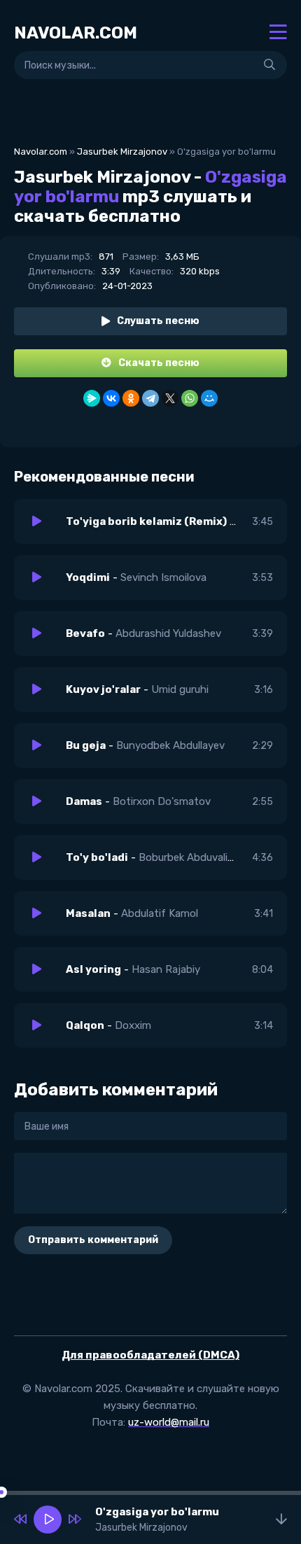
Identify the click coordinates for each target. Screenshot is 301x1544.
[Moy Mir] (209, 398)
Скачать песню (159, 363)
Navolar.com (40, 151)
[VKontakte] (111, 398)
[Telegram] (150, 398)
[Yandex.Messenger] (91, 398)
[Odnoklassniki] (130, 398)
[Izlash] (269, 65)
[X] (170, 398)
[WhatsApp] (189, 398)
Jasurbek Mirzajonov (122, 151)
